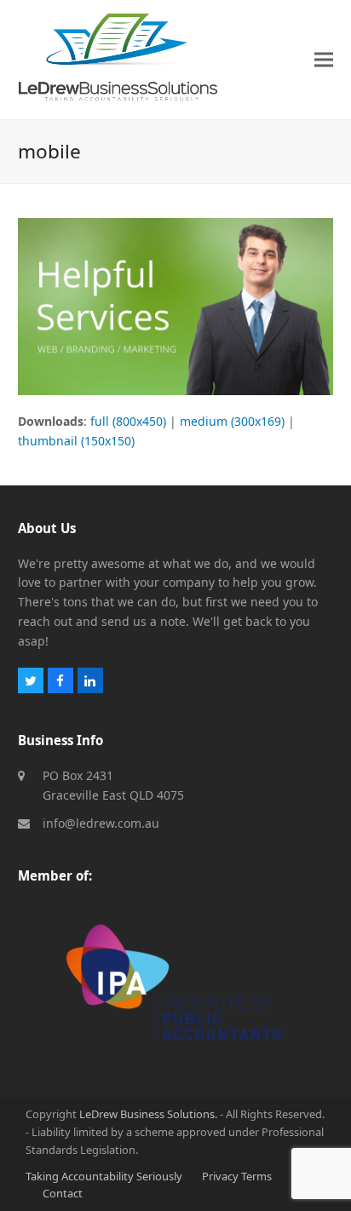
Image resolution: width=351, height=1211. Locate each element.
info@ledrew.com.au (101, 823)
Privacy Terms (237, 1176)
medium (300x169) (232, 421)
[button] (323, 59)
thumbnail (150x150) (76, 441)
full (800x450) (128, 421)
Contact (63, 1193)
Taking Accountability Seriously (104, 1176)
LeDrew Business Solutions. (148, 1114)
